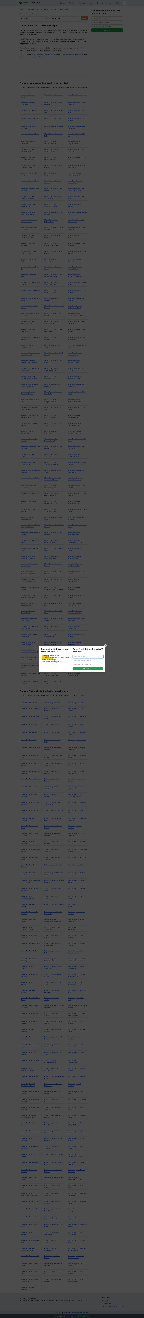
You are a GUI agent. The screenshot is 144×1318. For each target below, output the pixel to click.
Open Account (87, 668)
